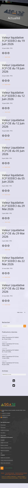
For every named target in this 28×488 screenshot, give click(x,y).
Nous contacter (23, 478)
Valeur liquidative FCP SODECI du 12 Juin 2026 (13, 96)
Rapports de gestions (5, 450)
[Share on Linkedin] (8, 53)
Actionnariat (3, 427)
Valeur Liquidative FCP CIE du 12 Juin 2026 (13, 123)
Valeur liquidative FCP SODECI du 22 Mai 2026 (13, 261)
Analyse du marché (4, 442)
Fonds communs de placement (7, 460)
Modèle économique (5, 430)
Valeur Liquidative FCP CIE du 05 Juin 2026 (13, 151)
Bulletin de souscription (5, 457)
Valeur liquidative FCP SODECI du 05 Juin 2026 (13, 178)
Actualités (2, 440)
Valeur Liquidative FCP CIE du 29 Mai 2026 (13, 233)
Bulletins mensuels (4, 445)
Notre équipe (3, 435)
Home (14, 13)
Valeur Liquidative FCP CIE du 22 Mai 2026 (13, 288)
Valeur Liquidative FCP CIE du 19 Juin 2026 (13, 68)
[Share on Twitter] (6, 53)
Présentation (3, 425)
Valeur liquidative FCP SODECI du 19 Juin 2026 (13, 41)
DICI (1, 453)
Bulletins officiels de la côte (6, 447)
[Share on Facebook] (3, 53)
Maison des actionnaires (5, 463)
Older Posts (20, 312)
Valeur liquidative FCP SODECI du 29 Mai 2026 (13, 206)
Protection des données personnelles (10, 478)
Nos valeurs (3, 432)
